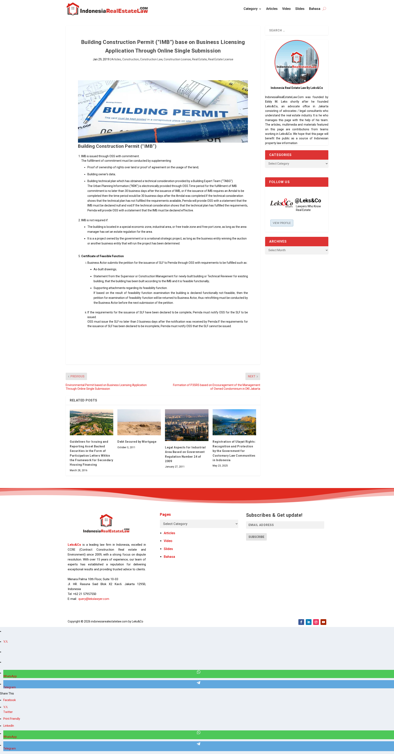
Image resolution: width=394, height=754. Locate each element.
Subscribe (256, 537)
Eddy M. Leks (276, 101)
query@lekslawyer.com (93, 599)
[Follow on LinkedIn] (309, 622)
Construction (130, 59)
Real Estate (199, 59)
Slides (300, 9)
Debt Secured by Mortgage (136, 441)
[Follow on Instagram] (316, 622)
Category (251, 9)
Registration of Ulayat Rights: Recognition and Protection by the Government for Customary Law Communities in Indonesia (234, 451)
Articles (272, 9)
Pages (165, 514)
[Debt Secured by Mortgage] (139, 422)
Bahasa (314, 9)
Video (286, 9)
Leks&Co (271, 106)
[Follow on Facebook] (301, 622)
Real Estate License (220, 59)
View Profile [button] (282, 223)
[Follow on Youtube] (323, 622)
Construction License (177, 59)
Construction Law (151, 59)
